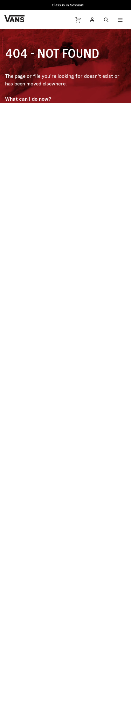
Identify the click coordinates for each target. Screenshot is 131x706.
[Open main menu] (120, 20)
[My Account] (92, 20)
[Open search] (106, 20)
